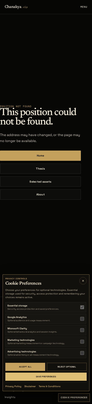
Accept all (25, 367)
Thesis (40, 168)
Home (40, 155)
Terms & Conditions (50, 386)
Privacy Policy (13, 386)
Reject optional (67, 367)
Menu (84, 6)
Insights (10, 397)
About (40, 194)
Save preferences (46, 376)
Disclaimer (30, 386)
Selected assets (40, 181)
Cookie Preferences (74, 397)
